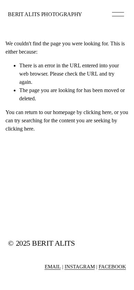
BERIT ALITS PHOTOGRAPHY (45, 14)
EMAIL (53, 266)
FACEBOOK (112, 266)
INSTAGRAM (80, 266)
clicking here (97, 112)
